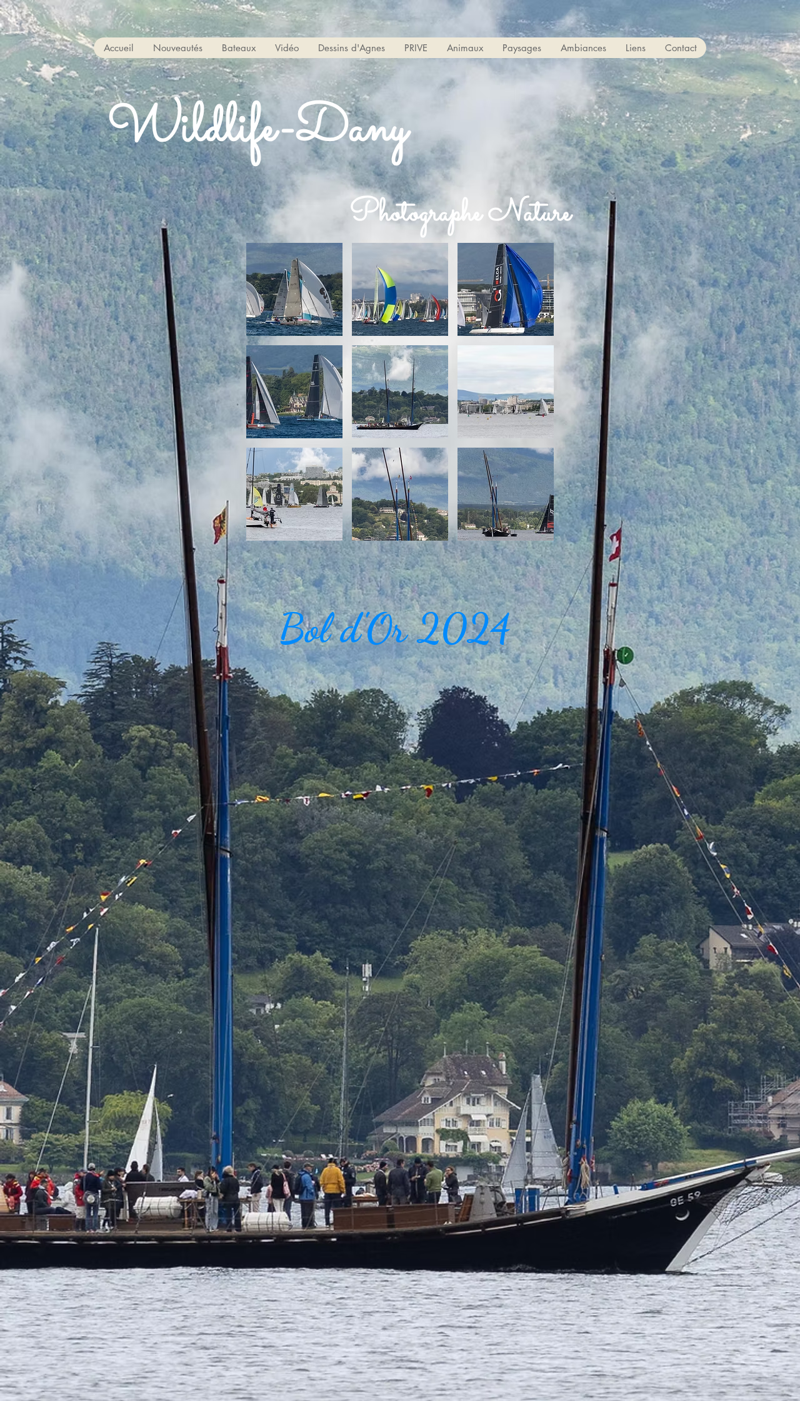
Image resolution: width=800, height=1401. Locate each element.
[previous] (269, 398)
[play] (527, 530)
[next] (531, 398)
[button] (238, 47)
